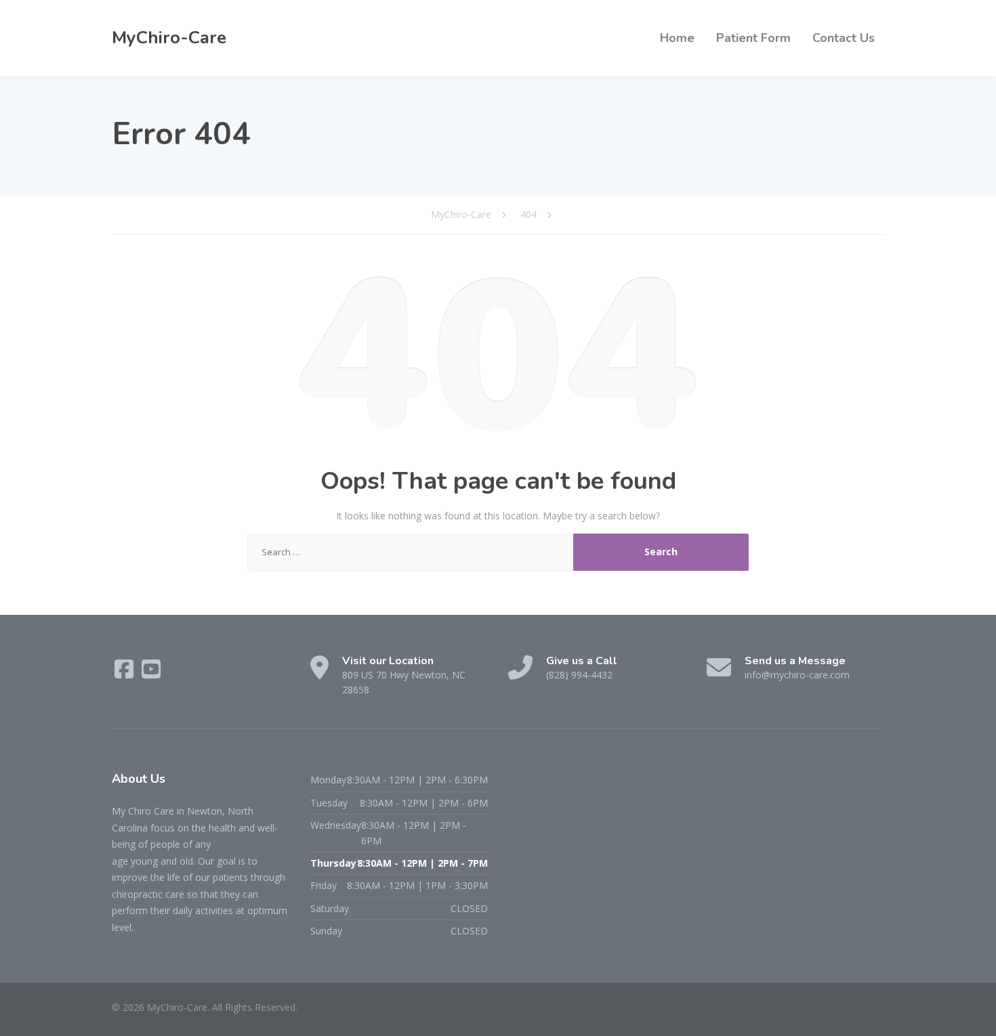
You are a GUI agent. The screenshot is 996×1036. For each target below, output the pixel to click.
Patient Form (753, 38)
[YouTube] (151, 673)
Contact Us (843, 38)
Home (677, 38)
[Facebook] (125, 673)
